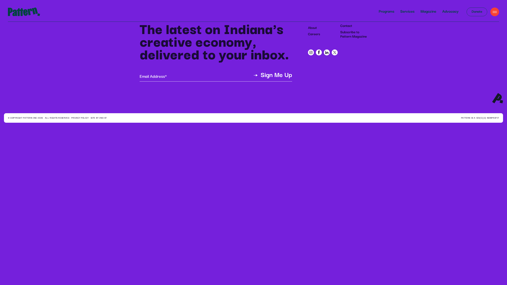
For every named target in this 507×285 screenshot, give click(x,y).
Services (407, 11)
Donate (477, 12)
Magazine (428, 11)
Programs (386, 11)
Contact (346, 26)
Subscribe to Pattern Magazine (353, 34)
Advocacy (450, 11)
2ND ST (103, 118)
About (312, 28)
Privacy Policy (80, 118)
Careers (314, 34)
